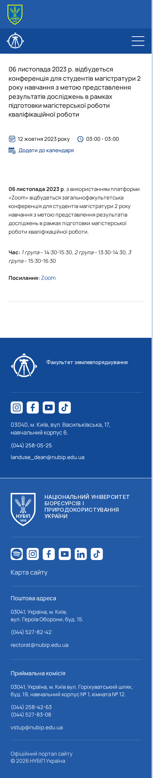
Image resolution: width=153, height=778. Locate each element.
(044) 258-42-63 (31, 707)
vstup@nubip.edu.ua (37, 727)
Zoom (48, 278)
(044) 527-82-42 (31, 632)
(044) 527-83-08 (31, 714)
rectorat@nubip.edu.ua (39, 645)
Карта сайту (29, 572)
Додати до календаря (46, 150)
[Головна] (15, 14)
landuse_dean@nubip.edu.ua (47, 457)
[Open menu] (138, 41)
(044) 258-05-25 (31, 445)
